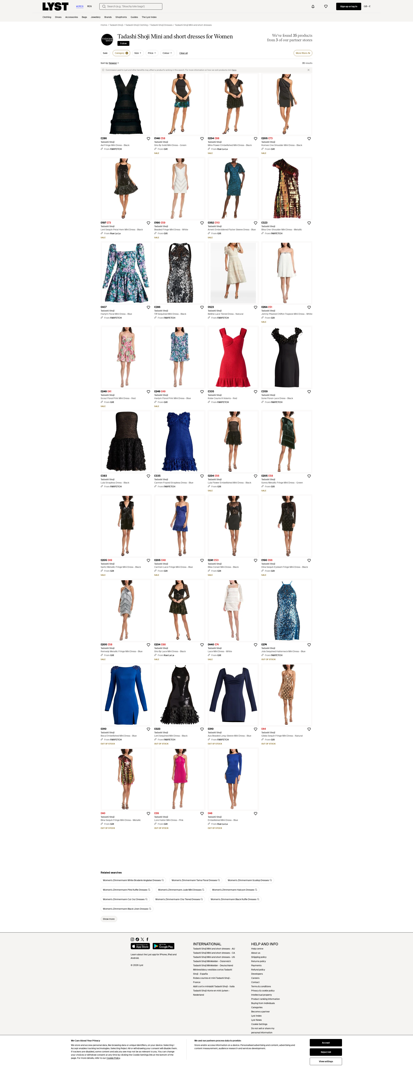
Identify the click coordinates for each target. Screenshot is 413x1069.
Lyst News (256, 1020)
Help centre (257, 948)
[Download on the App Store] (140, 946)
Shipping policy (259, 957)
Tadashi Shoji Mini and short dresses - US (214, 957)
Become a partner (260, 1011)
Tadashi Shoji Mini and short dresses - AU (214, 948)
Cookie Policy (113, 1058)
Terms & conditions (261, 986)
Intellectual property (261, 994)
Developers (257, 973)
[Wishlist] (325, 6)
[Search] (104, 6)
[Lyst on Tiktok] (137, 940)
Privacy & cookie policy (263, 990)
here (234, 70)
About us (255, 952)
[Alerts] (313, 6)
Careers (255, 978)
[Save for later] (148, 139)
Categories (256, 1007)
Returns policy (258, 961)
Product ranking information (265, 999)
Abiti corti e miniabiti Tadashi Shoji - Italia (214, 986)
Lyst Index (256, 1015)
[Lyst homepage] (55, 6)
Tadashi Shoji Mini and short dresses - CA (214, 952)
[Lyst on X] (142, 940)
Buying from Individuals (263, 1003)
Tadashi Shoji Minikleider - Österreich (212, 961)
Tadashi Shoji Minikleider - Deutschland (213, 965)
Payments (256, 965)
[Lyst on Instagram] (132, 940)
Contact (255, 982)
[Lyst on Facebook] (147, 940)
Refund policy (258, 969)
